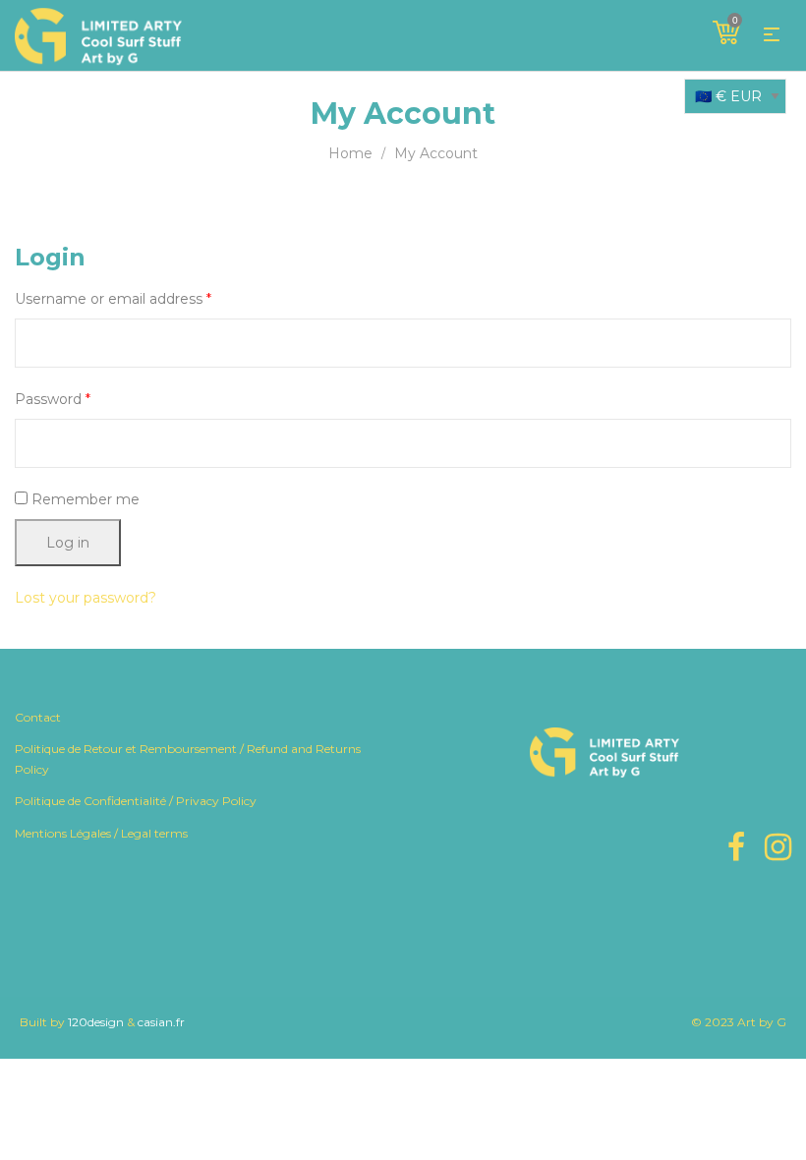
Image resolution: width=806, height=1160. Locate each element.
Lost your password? (85, 598)
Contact (38, 717)
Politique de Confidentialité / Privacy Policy (136, 800)
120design (96, 1022)
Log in (67, 542)
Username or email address (113, 299)
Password (52, 399)
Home (350, 153)
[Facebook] (736, 847)
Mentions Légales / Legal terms (101, 833)
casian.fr (161, 1022)
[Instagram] (778, 847)
